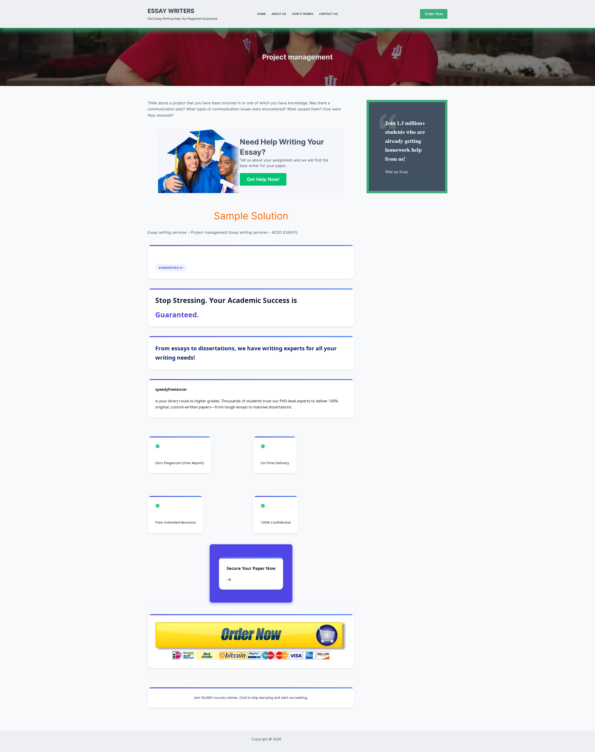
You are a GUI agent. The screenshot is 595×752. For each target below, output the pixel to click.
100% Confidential (276, 522)
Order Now (434, 14)
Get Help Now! (263, 179)
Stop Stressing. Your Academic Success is (226, 307)
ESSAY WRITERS (171, 10)
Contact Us (328, 14)
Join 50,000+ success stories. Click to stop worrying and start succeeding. (251, 697)
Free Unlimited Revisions (175, 522)
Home (261, 14)
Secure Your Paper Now (251, 568)
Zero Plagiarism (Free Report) (179, 462)
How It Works (302, 14)
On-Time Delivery (275, 462)
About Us (278, 14)
